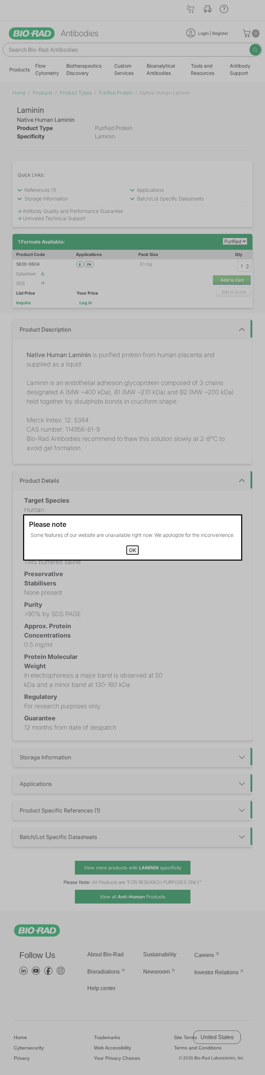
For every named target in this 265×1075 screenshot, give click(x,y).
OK (132, 550)
